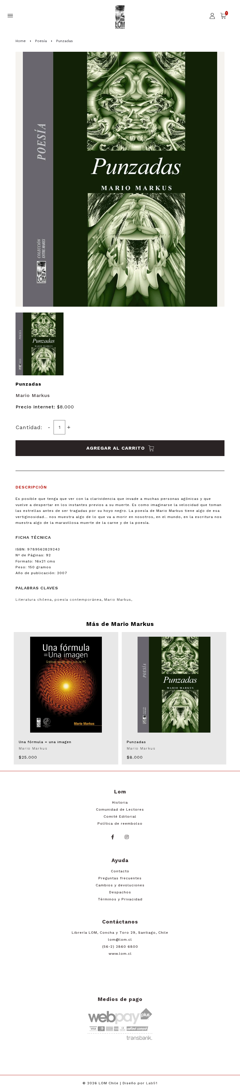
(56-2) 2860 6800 (120, 947)
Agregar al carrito (116, 448)
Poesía (41, 41)
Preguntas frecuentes (120, 878)
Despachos (120, 892)
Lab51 (151, 1083)
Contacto (120, 871)
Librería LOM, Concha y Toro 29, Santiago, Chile (120, 933)
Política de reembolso (120, 823)
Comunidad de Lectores (120, 809)
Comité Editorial (120, 816)
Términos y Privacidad (120, 899)
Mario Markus (33, 395)
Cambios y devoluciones (120, 885)
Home (21, 41)
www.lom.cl (120, 954)
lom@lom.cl (120, 940)
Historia (120, 802)
